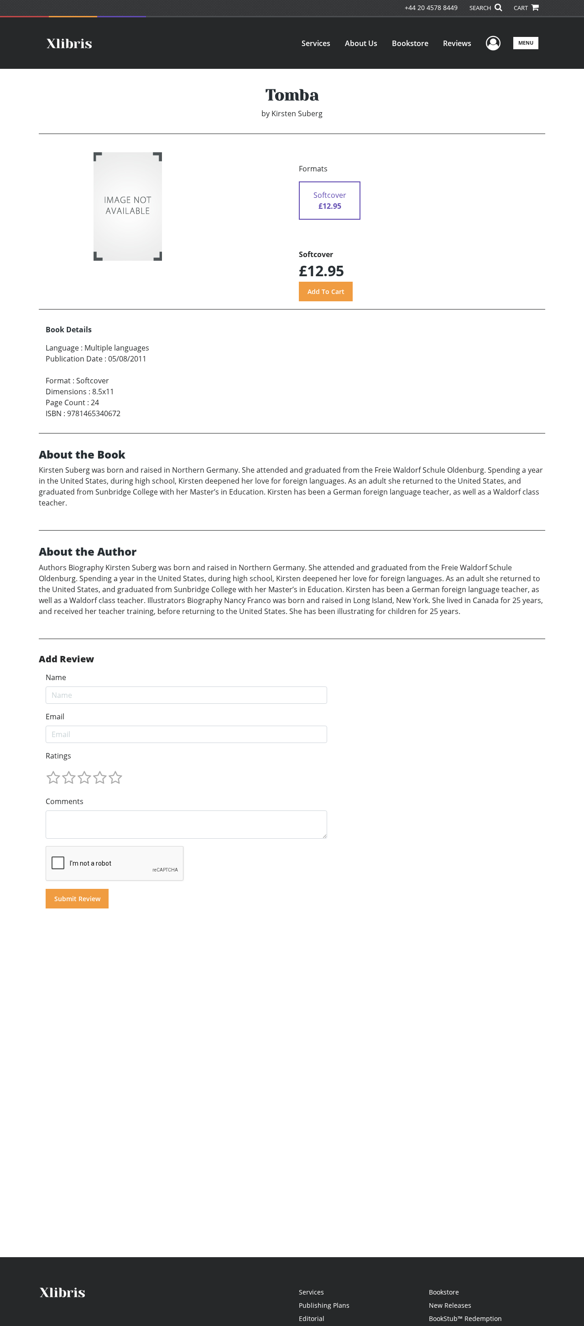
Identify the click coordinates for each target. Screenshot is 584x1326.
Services (316, 43)
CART (521, 8)
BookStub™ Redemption (465, 1318)
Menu (525, 42)
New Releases (450, 1305)
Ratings (58, 756)
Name (56, 677)
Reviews (457, 43)
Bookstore (410, 43)
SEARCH (481, 8)
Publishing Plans (324, 1305)
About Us (361, 43)
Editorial (311, 1318)
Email (55, 717)
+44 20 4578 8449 (431, 7)
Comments (64, 801)
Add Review (66, 659)
